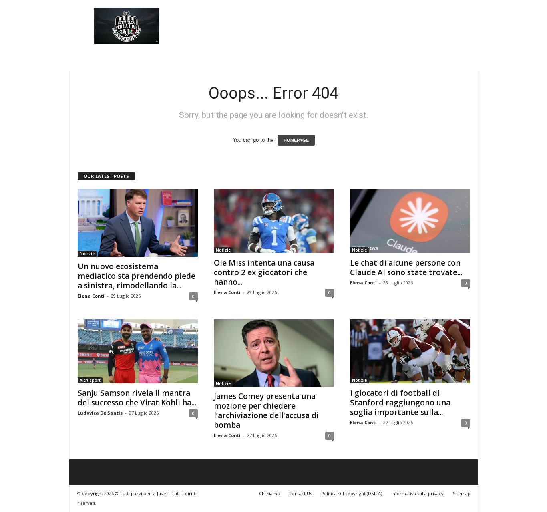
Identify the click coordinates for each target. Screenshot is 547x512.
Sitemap (462, 493)
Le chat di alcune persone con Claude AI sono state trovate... (406, 268)
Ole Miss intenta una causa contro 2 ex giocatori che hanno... (264, 272)
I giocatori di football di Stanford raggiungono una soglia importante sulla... (400, 402)
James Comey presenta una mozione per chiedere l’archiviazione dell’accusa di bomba (266, 410)
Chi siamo (269, 493)
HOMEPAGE (296, 140)
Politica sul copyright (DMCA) (351, 493)
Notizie (87, 253)
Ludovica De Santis (100, 413)
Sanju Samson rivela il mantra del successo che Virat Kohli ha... (137, 398)
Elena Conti (91, 296)
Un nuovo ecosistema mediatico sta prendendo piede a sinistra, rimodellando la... (136, 276)
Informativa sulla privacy (417, 493)
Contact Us (300, 493)
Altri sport (90, 380)
